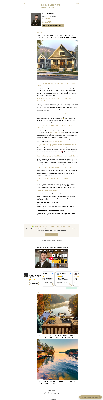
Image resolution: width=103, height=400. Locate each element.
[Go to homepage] (50, 10)
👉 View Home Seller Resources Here (51, 243)
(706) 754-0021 (48, 19)
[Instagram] (51, 393)
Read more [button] (47, 283)
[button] (78, 279)
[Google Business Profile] (45, 393)
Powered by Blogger (52, 399)
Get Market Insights (51, 234)
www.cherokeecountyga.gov (56, 132)
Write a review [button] (34, 283)
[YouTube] (55, 393)
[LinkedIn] (58, 393)
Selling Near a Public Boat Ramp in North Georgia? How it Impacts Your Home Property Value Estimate (56, 337)
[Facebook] (48, 393)
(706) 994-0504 (47, 18)
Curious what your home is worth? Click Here (53, 25)
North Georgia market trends (55, 141)
